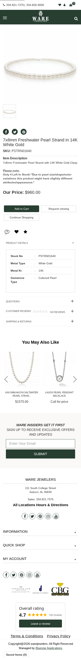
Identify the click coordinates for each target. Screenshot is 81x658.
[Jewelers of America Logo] (40, 589)
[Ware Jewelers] (40, 16)
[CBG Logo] (60, 589)
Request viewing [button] (59, 208)
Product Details (17, 243)
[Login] (64, 4)
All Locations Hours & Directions (40, 505)
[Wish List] (59, 4)
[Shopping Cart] (70, 4)
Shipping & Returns (18, 321)
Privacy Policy (58, 636)
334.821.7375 (44, 499)
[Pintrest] (40, 516)
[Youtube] (56, 516)
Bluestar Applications (49, 648)
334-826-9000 (35, 4)
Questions (13, 301)
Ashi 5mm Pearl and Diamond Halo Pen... (59, 394)
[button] (76, 18)
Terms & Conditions (27, 636)
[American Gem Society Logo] (21, 589)
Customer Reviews (35, 312)
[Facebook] (25, 516)
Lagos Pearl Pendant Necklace (21, 394)
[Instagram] (48, 516)
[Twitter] (32, 516)
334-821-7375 (15, 4)
